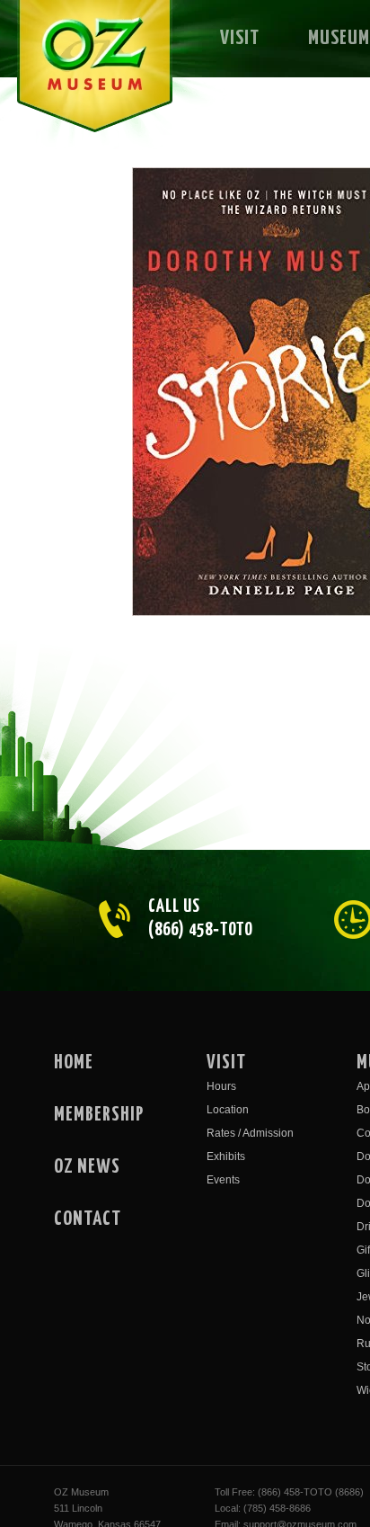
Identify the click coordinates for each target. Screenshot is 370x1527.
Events (223, 1180)
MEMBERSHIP (99, 1115)
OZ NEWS (87, 1167)
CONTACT (87, 1219)
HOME (73, 1063)
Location (228, 1109)
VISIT (240, 38)
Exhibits (226, 1156)
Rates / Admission (250, 1133)
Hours (221, 1086)
